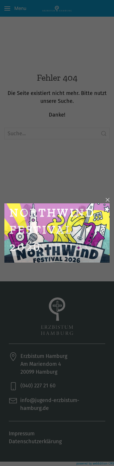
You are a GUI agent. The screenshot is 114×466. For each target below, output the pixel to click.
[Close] (107, 199)
